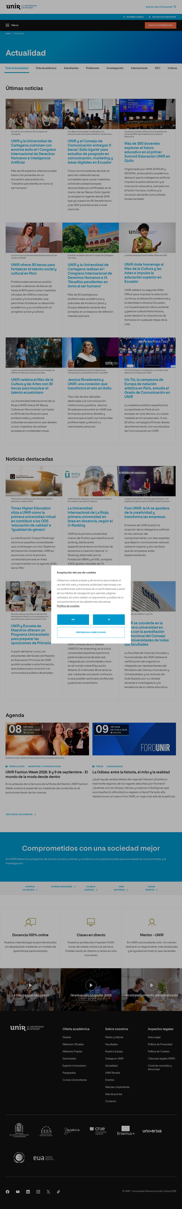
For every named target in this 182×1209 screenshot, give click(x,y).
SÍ (109, 620)
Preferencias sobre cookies (91, 632)
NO (73, 620)
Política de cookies (68, 606)
